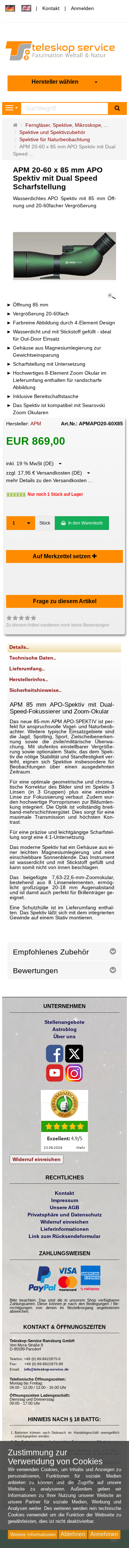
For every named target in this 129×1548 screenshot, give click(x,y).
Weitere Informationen (33, 1534)
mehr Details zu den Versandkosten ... (49, 480)
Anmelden (82, 8)
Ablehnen (73, 1534)
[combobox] (64, 82)
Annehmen (104, 1534)
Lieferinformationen (64, 1229)
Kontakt (50, 8)
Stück (44, 523)
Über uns (64, 1036)
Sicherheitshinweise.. (35, 690)
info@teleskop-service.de (46, 1369)
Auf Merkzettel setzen (62, 556)
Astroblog (64, 1029)
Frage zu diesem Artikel (64, 601)
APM (35, 423)
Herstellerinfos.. (28, 679)
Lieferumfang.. (27, 668)
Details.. (19, 647)
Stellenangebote (64, 1022)
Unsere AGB (64, 1207)
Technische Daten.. (32, 658)
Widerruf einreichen (37, 1159)
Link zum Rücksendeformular (64, 1236)
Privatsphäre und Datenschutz (65, 1214)
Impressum (64, 1200)
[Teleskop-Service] (64, 52)
